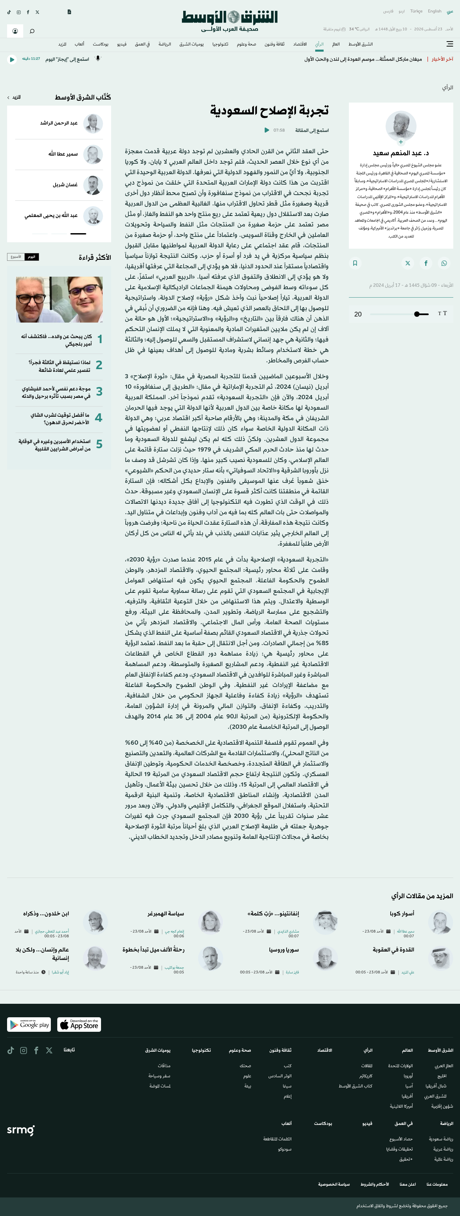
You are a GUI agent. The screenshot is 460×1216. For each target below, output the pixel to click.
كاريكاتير (365, 1076)
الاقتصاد (300, 45)
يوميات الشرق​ (191, 45)
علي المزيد (407, 973)
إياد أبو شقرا (60, 973)
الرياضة (165, 45)
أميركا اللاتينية (401, 1107)
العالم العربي (444, 1066)
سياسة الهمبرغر (165, 914)
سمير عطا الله (63, 154)
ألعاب (79, 45)
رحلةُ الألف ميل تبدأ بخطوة (153, 950)
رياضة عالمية (443, 1160)
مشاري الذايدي (288, 932)
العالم (336, 45)
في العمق (142, 45)
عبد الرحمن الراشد (59, 123)
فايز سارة (292, 973)
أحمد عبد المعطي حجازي (52, 932)
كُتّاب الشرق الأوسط (83, 98)
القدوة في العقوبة (393, 950)
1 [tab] (78, 235)
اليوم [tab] (31, 256)
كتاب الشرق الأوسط (355, 1086)
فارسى (388, 11)
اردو (402, 11)
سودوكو (285, 1150)
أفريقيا (407, 1097)
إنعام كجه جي (174, 932)
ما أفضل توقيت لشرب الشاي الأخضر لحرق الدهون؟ (60, 419)
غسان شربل (65, 185)
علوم (247, 1076)
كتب (288, 1066)
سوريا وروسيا (284, 950)
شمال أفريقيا (436, 1086)
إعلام (288, 1097)
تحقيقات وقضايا (399, 1150)
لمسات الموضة (160, 1086)
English (434, 11)
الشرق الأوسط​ (361, 45)
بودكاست (100, 45)
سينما (287, 1086)
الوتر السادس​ (280, 1076)
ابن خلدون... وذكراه (46, 914)
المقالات (366, 1066)
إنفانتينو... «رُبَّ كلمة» (273, 914)
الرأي (319, 45)
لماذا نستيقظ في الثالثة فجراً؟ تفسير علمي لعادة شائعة (59, 366)
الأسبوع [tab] (16, 256)
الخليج (442, 1076)
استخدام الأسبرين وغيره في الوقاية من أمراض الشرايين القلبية (55, 445)
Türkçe (416, 11)
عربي (450, 11)
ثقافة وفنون (275, 45)
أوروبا (408, 1076)
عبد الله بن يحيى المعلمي (51, 215)
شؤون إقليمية (442, 1107)
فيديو (122, 45)
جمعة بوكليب (174, 968)
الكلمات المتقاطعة (277, 1139)
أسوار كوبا (402, 914)
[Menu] (450, 44)
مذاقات (164, 1066)
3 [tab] (40, 235)
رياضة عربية (443, 1150)
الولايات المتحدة (400, 1066)
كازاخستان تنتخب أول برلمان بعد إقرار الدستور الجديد (366, 59)
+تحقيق (406, 1160)
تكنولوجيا (220, 45)
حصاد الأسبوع (401, 1139)
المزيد (62, 45)
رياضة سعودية (441, 1139)
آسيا (409, 1086)
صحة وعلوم (246, 45)
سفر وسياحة (159, 1076)
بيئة (247, 1086)
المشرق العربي (435, 1097)
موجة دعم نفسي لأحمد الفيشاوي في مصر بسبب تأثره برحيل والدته (56, 393)
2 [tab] (59, 235)
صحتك (245, 1066)
